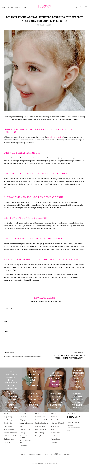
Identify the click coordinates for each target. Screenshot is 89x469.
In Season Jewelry (40, 463)
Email (6, 331)
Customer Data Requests (24, 436)
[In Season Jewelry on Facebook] (67, 417)
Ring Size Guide (40, 426)
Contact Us (23, 417)
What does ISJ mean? (57, 423)
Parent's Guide (55, 439)
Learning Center (56, 436)
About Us (54, 417)
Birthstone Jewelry (9, 439)
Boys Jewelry (8, 426)
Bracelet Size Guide (41, 420)
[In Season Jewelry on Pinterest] (73, 417)
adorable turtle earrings (55, 137)
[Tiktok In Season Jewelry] (78, 417)
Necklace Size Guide (41, 423)
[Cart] (86, 7)
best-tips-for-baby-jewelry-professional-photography (68, 357)
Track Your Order (25, 429)
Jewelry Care (39, 436)
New (25, 7)
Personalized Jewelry (10, 433)
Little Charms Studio (10, 436)
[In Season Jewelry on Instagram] (76, 417)
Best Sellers (7, 442)
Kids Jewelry (8, 420)
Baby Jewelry (8, 417)
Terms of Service (47, 454)
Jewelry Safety (39, 433)
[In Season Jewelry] (44, 6)
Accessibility (23, 446)
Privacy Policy (22, 454)
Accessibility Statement (35, 454)
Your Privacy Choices (64, 454)
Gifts (10, 7)
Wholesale (54, 442)
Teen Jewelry (8, 423)
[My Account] (80, 7)
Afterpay (22, 433)
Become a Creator (56, 420)
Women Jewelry (9, 429)
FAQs (21, 426)
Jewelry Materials (40, 429)
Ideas (52, 429)
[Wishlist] (76, 7)
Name (6, 322)
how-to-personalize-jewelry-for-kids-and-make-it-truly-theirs (22, 356)
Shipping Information (26, 420)
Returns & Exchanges (26, 423)
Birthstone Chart (40, 417)
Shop (4, 7)
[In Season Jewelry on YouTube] (70, 417)
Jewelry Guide (55, 433)
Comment (8, 308)
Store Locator (55, 426)
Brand (18, 7)
